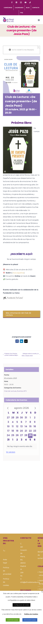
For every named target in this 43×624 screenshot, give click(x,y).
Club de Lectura (10, 391)
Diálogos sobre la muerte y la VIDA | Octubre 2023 (30, 354)
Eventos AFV (22, 391)
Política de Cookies (31, 614)
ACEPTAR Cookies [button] (12, 620)
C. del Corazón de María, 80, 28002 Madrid (21, 555)
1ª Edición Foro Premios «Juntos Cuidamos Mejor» (11, 354)
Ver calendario (10, 452)
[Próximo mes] (35, 408)
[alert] (21, 446)
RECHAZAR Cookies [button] (30, 620)
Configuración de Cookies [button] (21, 605)
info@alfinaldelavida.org (21, 582)
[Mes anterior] (8, 408)
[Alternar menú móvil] (39, 20)
